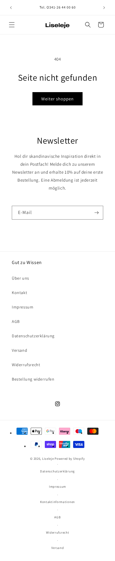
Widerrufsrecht (26, 364)
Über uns (20, 278)
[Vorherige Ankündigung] (10, 7)
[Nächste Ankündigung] (104, 7)
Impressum (22, 307)
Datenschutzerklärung (33, 335)
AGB (16, 321)
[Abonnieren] (96, 213)
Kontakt (19, 292)
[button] (11, 24)
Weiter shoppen (57, 99)
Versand (19, 350)
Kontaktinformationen (57, 502)
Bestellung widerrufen (33, 379)
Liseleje (48, 459)
